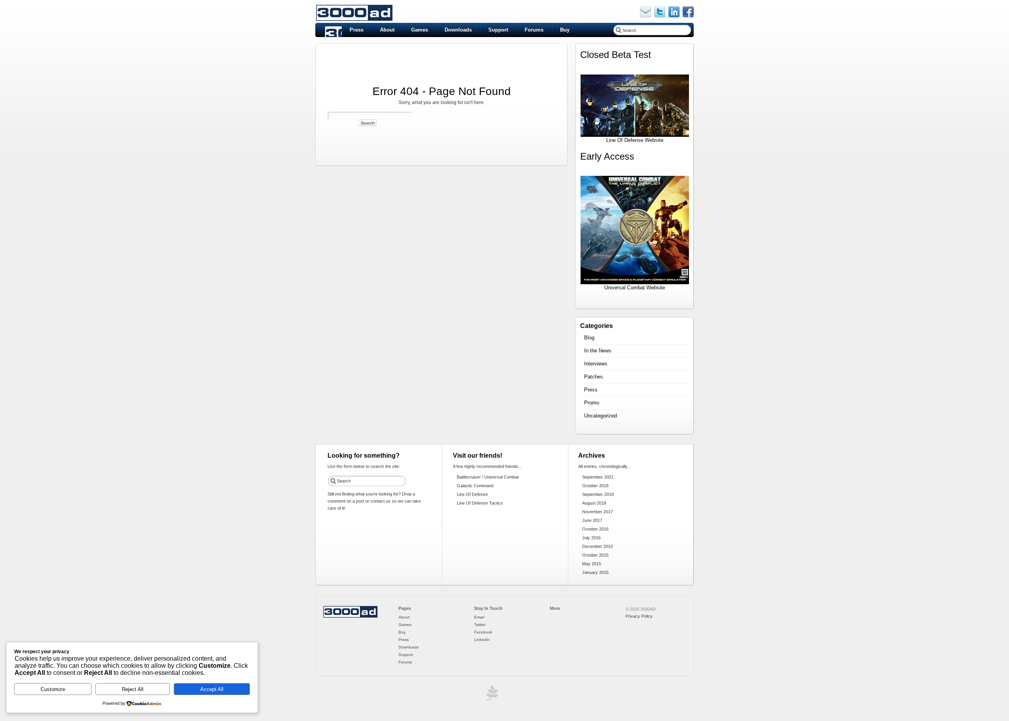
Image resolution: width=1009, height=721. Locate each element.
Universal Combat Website (634, 288)
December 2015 (597, 546)
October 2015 (595, 555)
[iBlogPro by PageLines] (491, 695)
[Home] (350, 616)
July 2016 (591, 537)
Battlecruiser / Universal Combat (488, 477)
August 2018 (594, 503)
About (387, 30)
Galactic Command (475, 485)
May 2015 (591, 563)
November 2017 (597, 511)
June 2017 (592, 520)
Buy (565, 30)
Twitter (480, 624)
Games (419, 30)
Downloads (458, 30)
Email (479, 617)
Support (498, 30)
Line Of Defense (472, 494)
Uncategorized (600, 416)
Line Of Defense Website (634, 140)
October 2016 (595, 529)
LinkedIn (482, 639)
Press (356, 30)
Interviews (595, 364)
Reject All (132, 689)
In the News (597, 351)
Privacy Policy (639, 616)
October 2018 (595, 485)
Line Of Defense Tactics (480, 503)
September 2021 (598, 477)
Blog (589, 338)
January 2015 (595, 572)
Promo (591, 403)
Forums (534, 30)
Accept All (211, 689)
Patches (593, 377)
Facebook (483, 632)
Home (328, 30)
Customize (53, 689)
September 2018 (598, 494)
